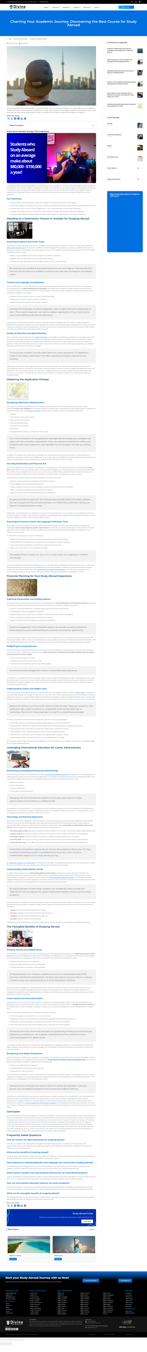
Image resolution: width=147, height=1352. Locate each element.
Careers (8, 1311)
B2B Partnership (130, 1313)
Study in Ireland (34, 1313)
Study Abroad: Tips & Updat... (20, 38)
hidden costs (79, 692)
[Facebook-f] (132, 2)
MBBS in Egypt (107, 1304)
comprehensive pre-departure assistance (51, 569)
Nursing (109, 123)
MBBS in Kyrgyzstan (108, 1310)
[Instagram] (136, 2)
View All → (105, 1313)
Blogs (10, 38)
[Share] (9, 1339)
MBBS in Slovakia (84, 1298)
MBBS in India (106, 1293)
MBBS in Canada (62, 1300)
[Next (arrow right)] (9, 1343)
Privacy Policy (91, 1334)
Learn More (87, 1221)
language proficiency (34, 411)
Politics (109, 146)
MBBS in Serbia (84, 1306)
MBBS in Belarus (84, 1310)
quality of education (41, 337)
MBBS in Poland (62, 1306)
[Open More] (99, 7)
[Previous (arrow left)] (3, 1343)
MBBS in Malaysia (62, 1313)
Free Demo (128, 1293)
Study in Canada (34, 1297)
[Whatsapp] (11, 118)
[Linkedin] (21, 118)
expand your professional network (57, 774)
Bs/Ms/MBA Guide (10, 1297)
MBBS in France (62, 1312)
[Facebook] (15, 118)
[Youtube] (12, 1329)
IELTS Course (129, 1297)
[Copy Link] (8, 118)
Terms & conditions (110, 1334)
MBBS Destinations (64, 1291)
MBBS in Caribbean (62, 1297)
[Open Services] (59, 7)
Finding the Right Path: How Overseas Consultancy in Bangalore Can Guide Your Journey (120, 50)
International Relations (114, 134)
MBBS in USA (61, 1293)
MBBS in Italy (61, 1308)
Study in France (34, 1306)
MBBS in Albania (84, 1302)
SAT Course (129, 1304)
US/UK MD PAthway (11, 1293)
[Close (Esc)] (3, 1339)
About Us (8, 1305)
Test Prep (129, 1291)
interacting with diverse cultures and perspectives (67, 1059)
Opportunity (130, 1309)
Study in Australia (34, 1300)
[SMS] (18, 118)
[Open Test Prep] (91, 7)
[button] (92, 125)
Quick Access (9, 1313)
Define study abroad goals (16, 248)
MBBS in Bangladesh (108, 1295)
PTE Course (129, 1306)
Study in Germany (35, 1304)
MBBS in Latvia (84, 1313)
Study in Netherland (35, 1308)
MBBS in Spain (84, 1295)
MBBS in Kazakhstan (108, 1300)
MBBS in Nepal (106, 1298)
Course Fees (129, 1295)
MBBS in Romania (84, 1293)
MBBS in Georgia (62, 1302)
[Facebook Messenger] (25, 118)
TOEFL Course (129, 1302)
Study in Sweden (34, 1312)
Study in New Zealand (36, 1302)
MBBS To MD (9, 1295)
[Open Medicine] (70, 7)
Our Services (9, 1309)
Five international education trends (62, 877)
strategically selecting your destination (22, 863)
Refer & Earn (129, 1311)
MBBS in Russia (61, 1304)
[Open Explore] (80, 7)
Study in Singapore (35, 1298)
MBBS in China (106, 1297)
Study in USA (33, 1293)
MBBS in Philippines (108, 1306)
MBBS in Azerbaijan (108, 1308)
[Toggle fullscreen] (15, 1339)
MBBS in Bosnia (84, 1304)
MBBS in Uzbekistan (108, 1302)
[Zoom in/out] (21, 1339)
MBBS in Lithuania (85, 1312)
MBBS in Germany (62, 1310)
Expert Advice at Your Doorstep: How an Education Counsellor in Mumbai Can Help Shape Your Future (120, 94)
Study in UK (33, 1295)
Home (7, 1303)
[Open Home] (49, 7)
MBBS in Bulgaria (84, 1297)
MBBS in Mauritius (107, 1312)
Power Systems (112, 168)
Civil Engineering (112, 157)
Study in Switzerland (35, 1310)
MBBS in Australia (62, 1298)
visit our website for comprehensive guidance (40, 1103)
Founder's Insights (10, 1298)
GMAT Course (129, 1298)
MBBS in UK (61, 1295)
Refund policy (129, 1334)
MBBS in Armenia (84, 1308)
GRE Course (129, 1300)
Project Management (113, 179)
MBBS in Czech (84, 1300)
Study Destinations (38, 1291)
